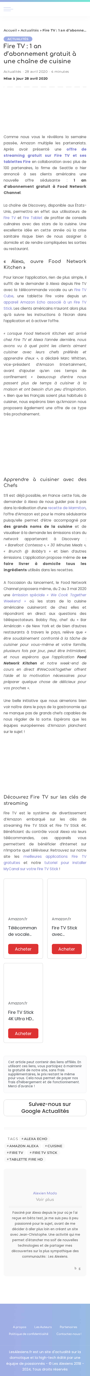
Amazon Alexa (23, 1146)
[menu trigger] (10, 9)
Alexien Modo (45, 1193)
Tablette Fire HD (26, 1159)
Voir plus (45, 1200)
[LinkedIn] (80, 1268)
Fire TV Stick (44, 1153)
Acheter (23, 949)
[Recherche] (83, 9)
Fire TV (10, 217)
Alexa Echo (35, 1139)
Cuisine (55, 1146)
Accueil (10, 30)
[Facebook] (75, 1268)
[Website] (70, 1268)
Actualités (30, 30)
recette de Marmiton (67, 507)
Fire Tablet (32, 217)
